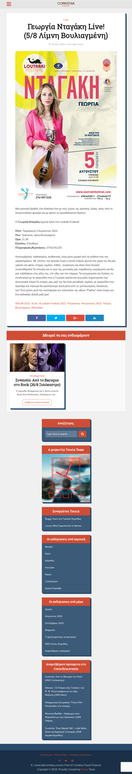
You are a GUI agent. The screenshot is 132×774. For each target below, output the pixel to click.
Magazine (50, 630)
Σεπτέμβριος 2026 (54, 623)
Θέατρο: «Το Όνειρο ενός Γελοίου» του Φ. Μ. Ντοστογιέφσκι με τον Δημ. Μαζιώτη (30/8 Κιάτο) (64, 691)
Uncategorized (37, 376)
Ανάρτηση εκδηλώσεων (80, 755)
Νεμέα (48, 574)
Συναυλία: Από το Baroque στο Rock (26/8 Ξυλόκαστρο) (37, 382)
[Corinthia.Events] (66, 4)
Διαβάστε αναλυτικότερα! (37, 402)
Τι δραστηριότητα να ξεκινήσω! (60, 637)
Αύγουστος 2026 (53, 616)
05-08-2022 (23, 303)
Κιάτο (48, 553)
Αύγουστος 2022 (92, 303)
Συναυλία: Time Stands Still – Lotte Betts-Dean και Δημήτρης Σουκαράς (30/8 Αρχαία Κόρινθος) (66, 732)
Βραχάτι (49, 546)
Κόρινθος (49, 560)
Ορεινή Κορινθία (53, 588)
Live (66, 19)
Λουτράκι (49, 567)
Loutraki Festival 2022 (53, 303)
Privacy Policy (61, 755)
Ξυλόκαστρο (51, 581)
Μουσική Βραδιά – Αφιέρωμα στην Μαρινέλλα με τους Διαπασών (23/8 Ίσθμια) (63, 717)
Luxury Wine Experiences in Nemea (63, 525)
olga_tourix (77, 44)
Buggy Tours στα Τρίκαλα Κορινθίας (63, 519)
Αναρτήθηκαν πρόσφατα (57, 651)
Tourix (84, 769)
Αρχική (48, 609)
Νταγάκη (38, 307)
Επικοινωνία (46, 755)
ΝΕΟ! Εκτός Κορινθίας (56, 644)
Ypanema (74, 303)
